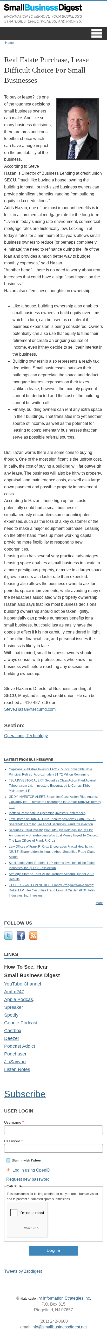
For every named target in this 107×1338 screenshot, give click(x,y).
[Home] (43, 11)
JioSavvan (15, 1061)
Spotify (11, 1015)
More (99, 903)
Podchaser (15, 1054)
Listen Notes (17, 1069)
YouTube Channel (22, 984)
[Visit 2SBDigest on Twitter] (8, 938)
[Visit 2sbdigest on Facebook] (21, 938)
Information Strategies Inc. (67, 1298)
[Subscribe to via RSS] (33, 938)
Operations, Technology (26, 736)
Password (13, 1141)
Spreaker (13, 1007)
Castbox (12, 1030)
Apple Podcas (18, 999)
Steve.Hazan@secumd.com (30, 709)
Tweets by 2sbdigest (23, 1271)
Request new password (28, 1179)
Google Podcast (20, 1022)
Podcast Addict (19, 1046)
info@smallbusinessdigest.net (59, 1327)
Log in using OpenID (31, 1170)
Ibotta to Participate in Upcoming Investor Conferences (47, 813)
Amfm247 (14, 991)
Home (9, 43)
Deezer (11, 1038)
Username (14, 1122)
